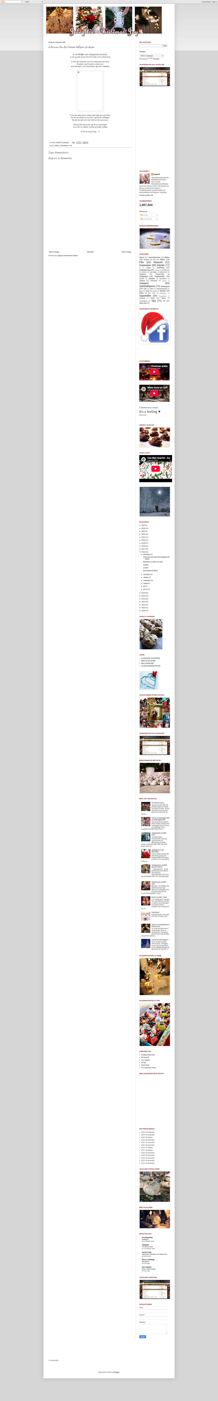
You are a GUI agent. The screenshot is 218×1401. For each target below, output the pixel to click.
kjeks (141, 291)
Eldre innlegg (126, 252)
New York (151, 293)
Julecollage (153, 272)
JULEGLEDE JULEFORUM (150, 658)
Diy (154, 260)
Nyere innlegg (54, 252)
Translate (156, 59)
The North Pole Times (148, 1068)
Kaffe (145, 288)
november (147, 574)
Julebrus (144, 272)
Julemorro (153, 281)
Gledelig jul (155, 912)
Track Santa (145, 1065)
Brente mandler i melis (159, 897)
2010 (143, 608)
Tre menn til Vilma (158, 803)
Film (141, 262)
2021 (143, 537)
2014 (143, 596)
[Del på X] (82, 142)
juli (144, 586)
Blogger (116, 1372)
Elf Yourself (145, 1057)
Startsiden (90, 252)
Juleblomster (166, 270)
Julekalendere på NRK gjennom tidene (159, 866)
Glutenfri (158, 262)
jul (140, 267)
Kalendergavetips (162, 288)
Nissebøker (145, 1261)
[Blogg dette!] (79, 142)
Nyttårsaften (163, 293)
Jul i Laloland (146, 1267)
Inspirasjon (145, 265)
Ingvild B (157, 174)
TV (164, 301)
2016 (143, 552)
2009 (143, 611)
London (154, 291)
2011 (143, 605)
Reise (153, 298)
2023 (143, 531)
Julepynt (143, 283)
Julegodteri (143, 276)
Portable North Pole (148, 1055)
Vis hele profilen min (146, 195)
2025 (143, 525)
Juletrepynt (165, 286)
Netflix (141, 293)
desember (147, 554)
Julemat (142, 281)
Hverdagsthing (147, 1237)
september (147, 580)
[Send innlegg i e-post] (73, 142)
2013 (143, 599)
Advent (141, 257)
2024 (143, 528)
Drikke (162, 260)
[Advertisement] (90, 232)
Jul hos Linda (146, 1252)
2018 (143, 546)
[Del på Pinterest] (87, 142)
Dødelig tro (145, 1239)
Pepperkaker (163, 296)
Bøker (167, 257)
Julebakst (160, 268)
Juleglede (145, 1245)
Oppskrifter (145, 295)
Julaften (56, 145)
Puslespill (142, 298)
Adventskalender (154, 257)
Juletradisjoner (64, 145)
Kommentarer (147, 219)
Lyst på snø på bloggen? (160, 940)
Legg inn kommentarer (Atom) (67, 255)
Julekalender (160, 276)
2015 (143, 593)
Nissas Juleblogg (148, 1260)
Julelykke (151, 278)
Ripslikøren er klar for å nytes (153, 562)
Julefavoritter (163, 272)
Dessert (146, 260)
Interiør (161, 265)
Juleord (164, 280)
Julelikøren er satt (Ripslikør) (158, 851)
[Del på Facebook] (84, 142)
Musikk (163, 291)
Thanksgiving (143, 301)
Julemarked (163, 278)
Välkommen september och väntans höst (154, 1254)
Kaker (151, 288)
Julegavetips (160, 274)
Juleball (145, 565)
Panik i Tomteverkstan (149, 1269)
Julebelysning (144, 270)
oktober (146, 577)
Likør (147, 291)
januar (145, 589)
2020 (143, 540)
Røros (163, 298)
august (145, 583)
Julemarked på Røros (150, 571)
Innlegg (145, 215)
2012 (143, 602)
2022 (143, 534)
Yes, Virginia (145, 1060)
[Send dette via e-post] (77, 142)
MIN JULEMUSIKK (147, 663)
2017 (143, 549)
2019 (143, 543)
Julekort (141, 278)
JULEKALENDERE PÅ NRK (150, 666)
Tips (70, 145)
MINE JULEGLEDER (148, 661)
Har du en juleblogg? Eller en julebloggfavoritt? (161, 819)
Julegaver (142, 274)
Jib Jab (143, 1062)
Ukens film (142, 303)
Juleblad (157, 270)
